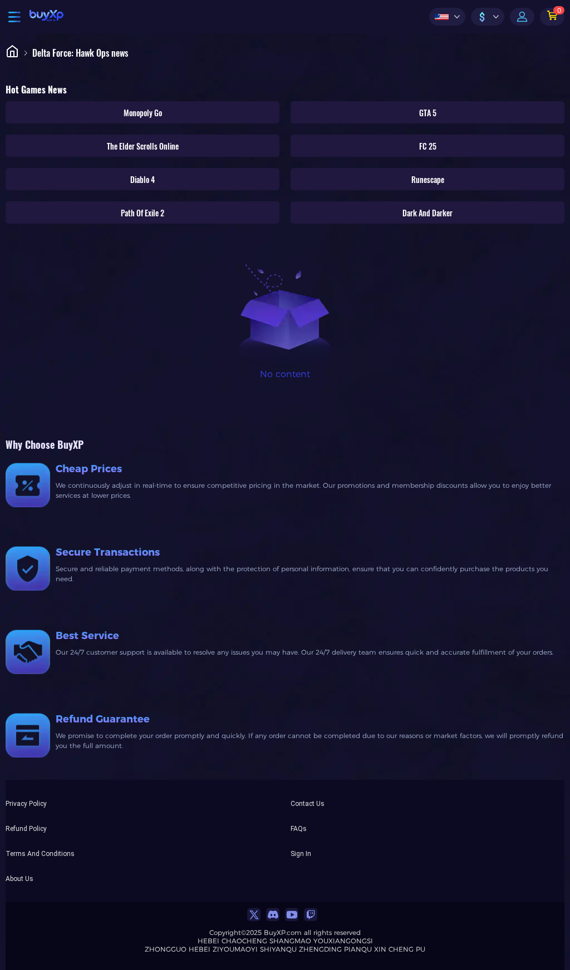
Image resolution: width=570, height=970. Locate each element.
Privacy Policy (26, 803)
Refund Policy (26, 828)
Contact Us (308, 803)
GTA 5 (427, 112)
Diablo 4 (142, 179)
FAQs (299, 828)
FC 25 (427, 146)
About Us (19, 878)
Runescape (427, 179)
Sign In (301, 853)
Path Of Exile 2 (142, 213)
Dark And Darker (427, 213)
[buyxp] (46, 16)
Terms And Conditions (40, 853)
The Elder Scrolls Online (143, 146)
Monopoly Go (143, 112)
